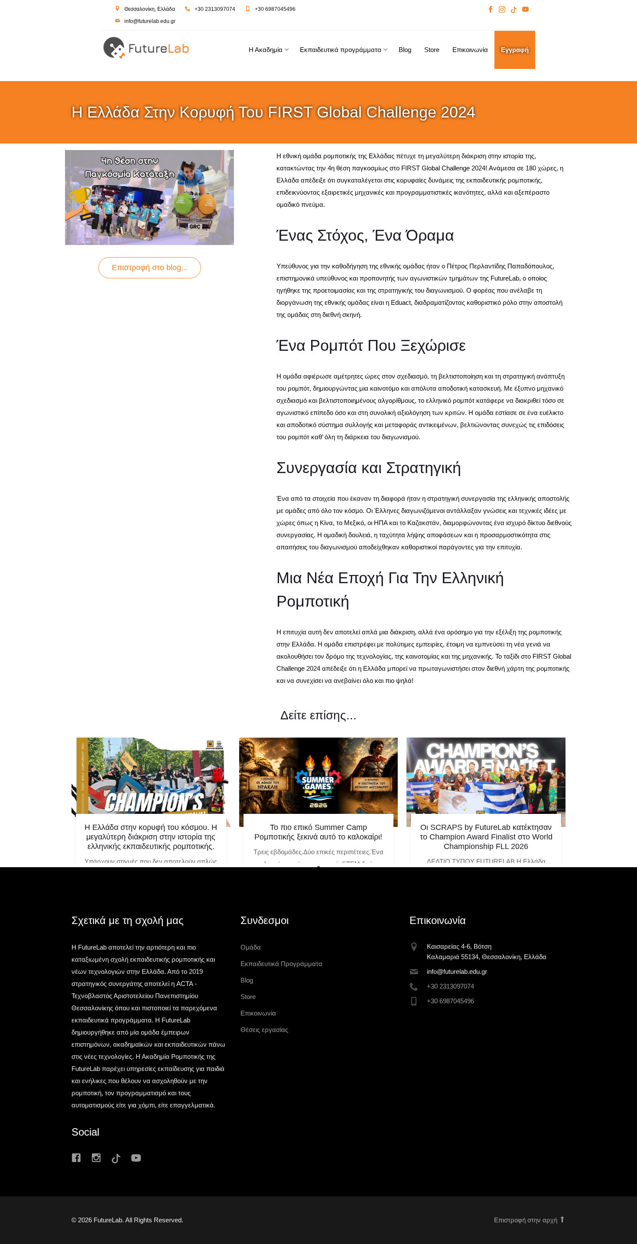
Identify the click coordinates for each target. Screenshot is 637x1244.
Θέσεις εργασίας (264, 1029)
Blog (405, 49)
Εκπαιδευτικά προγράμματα (340, 49)
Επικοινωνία (470, 49)
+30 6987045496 (275, 9)
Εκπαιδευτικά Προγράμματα (281, 963)
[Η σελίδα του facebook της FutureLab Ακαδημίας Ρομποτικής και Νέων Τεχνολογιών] (490, 10)
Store (431, 49)
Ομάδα (250, 947)
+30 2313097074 (215, 9)
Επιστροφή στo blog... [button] (150, 267)
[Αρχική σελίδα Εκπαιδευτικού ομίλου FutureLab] (165, 50)
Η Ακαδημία (266, 49)
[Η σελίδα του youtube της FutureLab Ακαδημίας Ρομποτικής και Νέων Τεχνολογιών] (524, 10)
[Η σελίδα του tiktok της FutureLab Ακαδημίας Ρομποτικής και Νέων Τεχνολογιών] (514, 10)
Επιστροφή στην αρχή (526, 1220)
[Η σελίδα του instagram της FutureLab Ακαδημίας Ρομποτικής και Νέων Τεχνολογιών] (502, 10)
